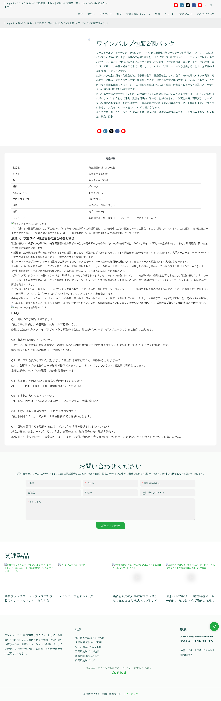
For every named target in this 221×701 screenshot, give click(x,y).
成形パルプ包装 (35, 23)
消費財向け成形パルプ (87, 656)
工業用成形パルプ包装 (87, 651)
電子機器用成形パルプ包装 (89, 638)
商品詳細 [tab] (110, 158)
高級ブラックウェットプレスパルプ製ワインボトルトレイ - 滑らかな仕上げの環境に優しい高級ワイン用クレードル (29, 598)
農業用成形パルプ (84, 660)
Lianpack (9, 23)
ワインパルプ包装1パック (75, 596)
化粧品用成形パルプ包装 (88, 642)
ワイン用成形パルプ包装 (61, 23)
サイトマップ (130, 694)
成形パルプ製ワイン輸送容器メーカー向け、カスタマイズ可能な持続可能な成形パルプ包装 (190, 598)
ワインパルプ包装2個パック (93, 23)
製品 (20, 23)
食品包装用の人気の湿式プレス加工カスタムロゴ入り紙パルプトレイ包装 (136, 598)
